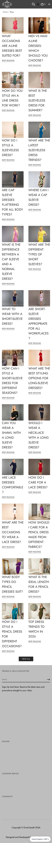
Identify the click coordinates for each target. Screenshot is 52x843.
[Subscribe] (48, 679)
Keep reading (8, 60)
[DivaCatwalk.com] (7, 4)
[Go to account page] (38, 5)
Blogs (12, 12)
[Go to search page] (33, 4)
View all (26, 659)
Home (5, 12)
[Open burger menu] (49, 4)
